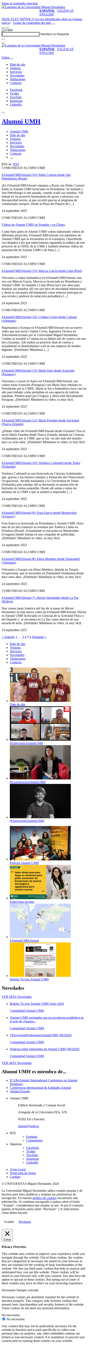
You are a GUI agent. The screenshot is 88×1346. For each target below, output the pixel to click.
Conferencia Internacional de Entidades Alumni (40, 1087)
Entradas (31, 1136)
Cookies (15, 1176)
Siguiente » (39, 637)
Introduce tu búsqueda (54, 34)
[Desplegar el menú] (7, 27)
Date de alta (17, 64)
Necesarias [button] (9, 1290)
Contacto (15, 83)
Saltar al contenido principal (20, 3)
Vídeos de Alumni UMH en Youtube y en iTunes (33, 224)
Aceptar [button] (9, 1221)
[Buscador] (53, 24)
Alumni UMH (21, 121)
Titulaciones (17, 79)
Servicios (16, 72)
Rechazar (25, 1221)
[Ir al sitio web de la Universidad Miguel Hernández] (33, 7)
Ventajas (15, 68)
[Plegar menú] (11, 58)
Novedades (17, 75)
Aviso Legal (18, 1169)
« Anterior (8, 637)
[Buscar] (3, 39)
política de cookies (44, 1198)
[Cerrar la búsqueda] (3, 43)
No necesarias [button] (11, 1315)
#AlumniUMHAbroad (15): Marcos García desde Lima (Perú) (42, 271)
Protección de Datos (23, 1173)
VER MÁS (17, 996)
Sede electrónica (18, 19)
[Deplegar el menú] (11, 158)
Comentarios (34, 1140)
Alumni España (20, 1091)
